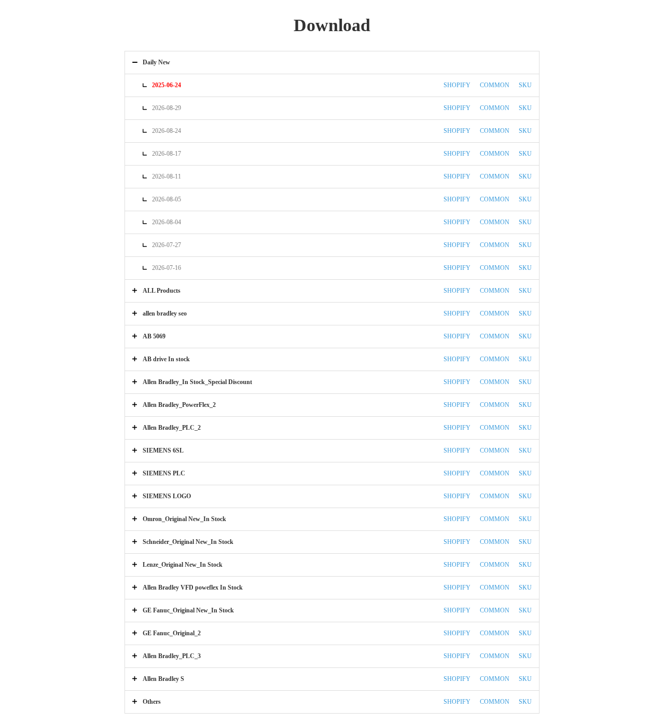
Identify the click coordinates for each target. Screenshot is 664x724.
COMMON (494, 85)
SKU (525, 85)
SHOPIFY (457, 85)
